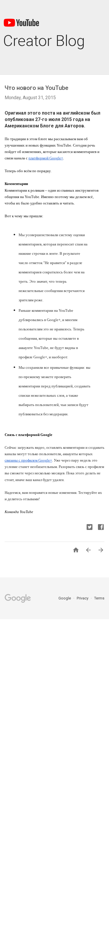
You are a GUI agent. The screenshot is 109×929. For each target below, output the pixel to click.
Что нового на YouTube (36, 87)
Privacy (83, 598)
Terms (99, 598)
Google (65, 598)
